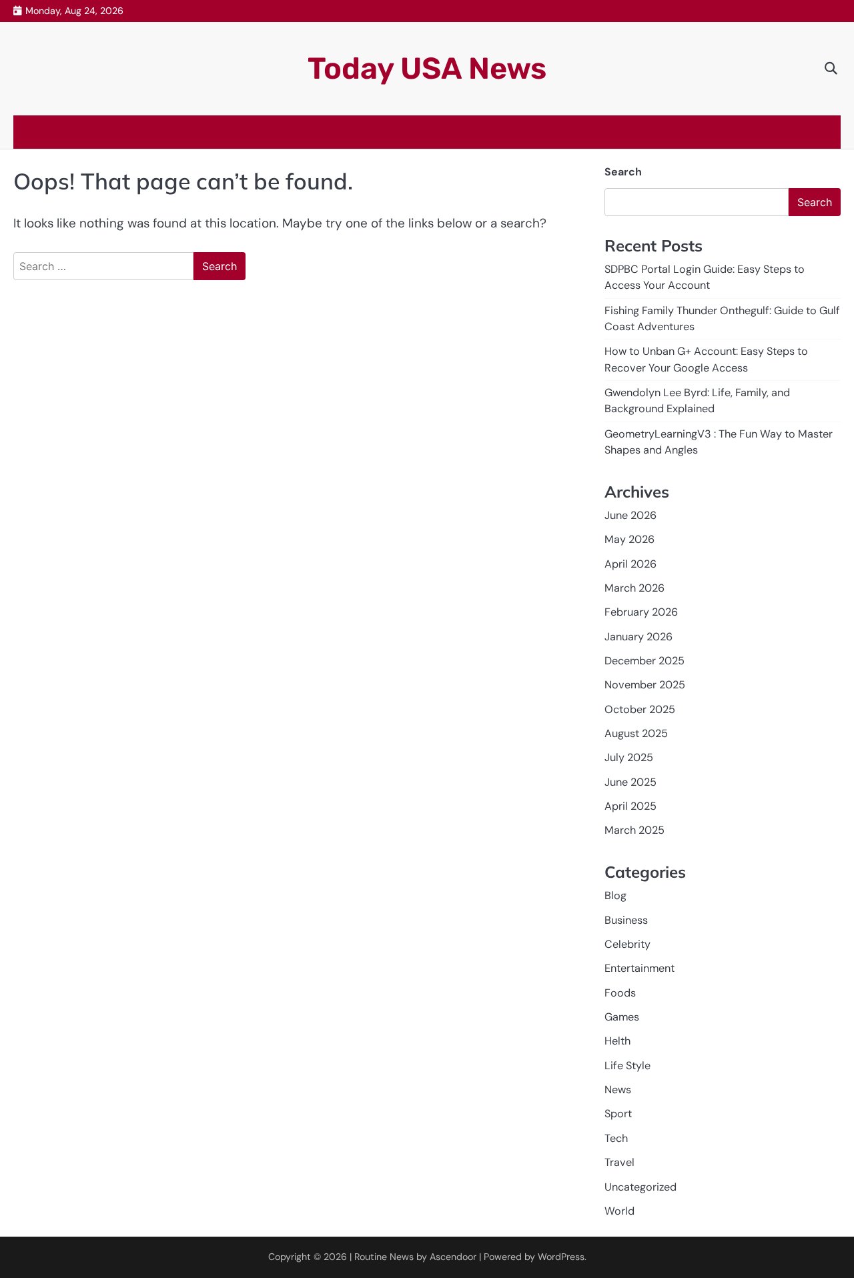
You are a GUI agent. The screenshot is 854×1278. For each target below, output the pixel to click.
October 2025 (639, 709)
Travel (619, 1162)
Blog (615, 895)
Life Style (627, 1066)
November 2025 (644, 685)
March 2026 (634, 588)
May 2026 (629, 539)
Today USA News (427, 68)
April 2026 (630, 564)
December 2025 (644, 661)
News (617, 1090)
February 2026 (641, 612)
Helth (617, 1041)
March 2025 (634, 830)
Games (621, 1017)
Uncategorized (640, 1187)
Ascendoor (453, 1257)
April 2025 (630, 806)
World (619, 1211)
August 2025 (636, 733)
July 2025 (628, 757)
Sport (618, 1114)
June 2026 (630, 515)
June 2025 (630, 782)
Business (626, 920)
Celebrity (627, 944)
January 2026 (638, 637)
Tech (616, 1138)
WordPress (561, 1257)
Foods (620, 993)
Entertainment (639, 968)
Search (623, 172)
